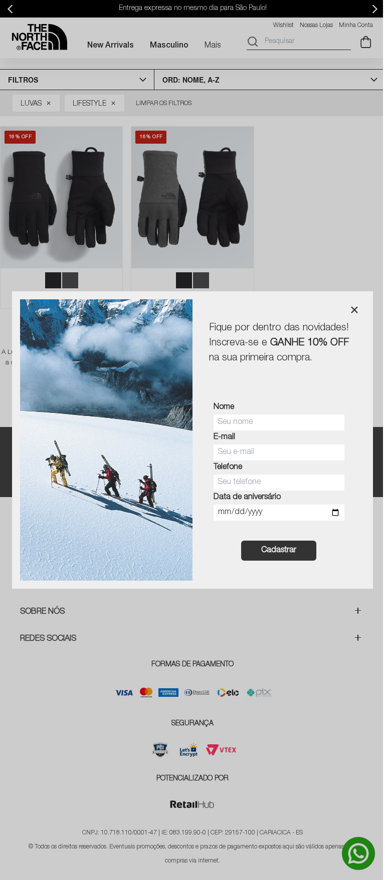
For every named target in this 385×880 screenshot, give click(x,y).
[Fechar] (354, 309)
